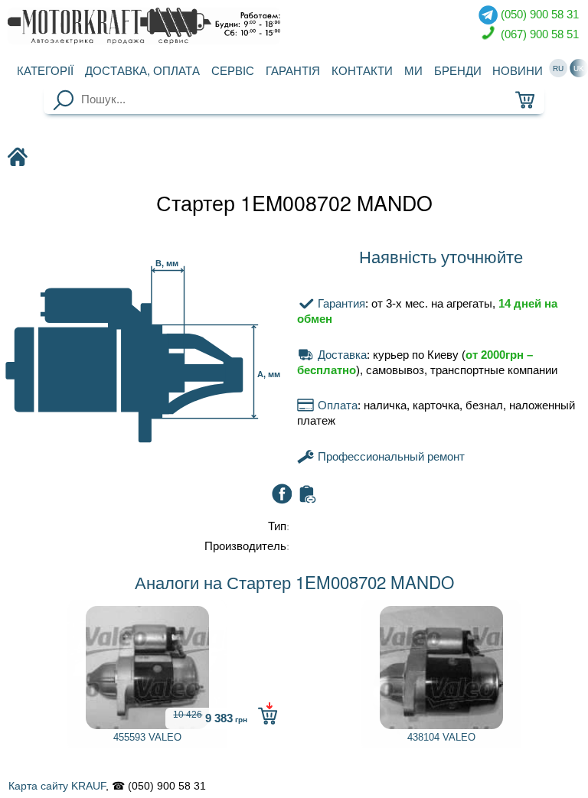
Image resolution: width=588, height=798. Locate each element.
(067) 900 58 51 (538, 34)
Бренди (458, 71)
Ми (413, 71)
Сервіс (232, 71)
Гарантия (339, 304)
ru (558, 68)
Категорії (45, 71)
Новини (517, 71)
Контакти (362, 71)
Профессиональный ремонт (389, 457)
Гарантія (293, 71)
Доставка (142, 71)
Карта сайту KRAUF (57, 786)
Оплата (336, 405)
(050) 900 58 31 (538, 14)
